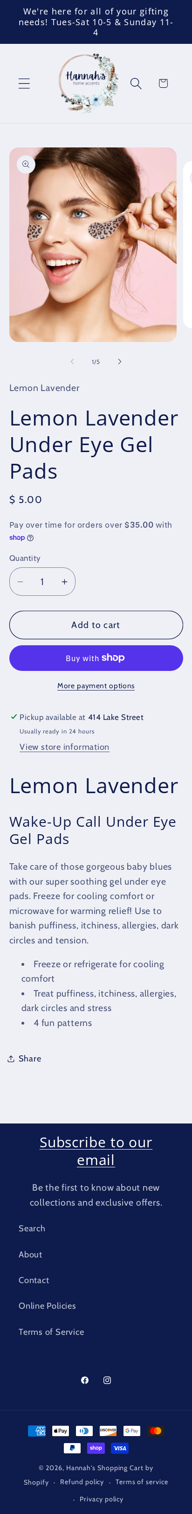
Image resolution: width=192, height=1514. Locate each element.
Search (32, 1228)
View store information (65, 746)
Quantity (25, 558)
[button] (24, 83)
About (30, 1254)
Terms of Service (51, 1331)
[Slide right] (120, 361)
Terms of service (142, 1482)
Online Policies (47, 1305)
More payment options (96, 685)
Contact (34, 1280)
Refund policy (82, 1482)
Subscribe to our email (96, 1150)
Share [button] (30, 1058)
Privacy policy (101, 1499)
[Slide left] (72, 361)
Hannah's (81, 1468)
